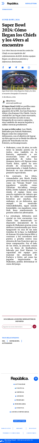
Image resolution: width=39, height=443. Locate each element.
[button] (3, 67)
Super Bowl (14, 341)
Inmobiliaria (20, 404)
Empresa (20, 392)
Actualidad (7, 343)
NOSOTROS (32, 428)
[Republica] (13, 3)
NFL (3, 341)
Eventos (20, 408)
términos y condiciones (11, 433)
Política (20, 388)
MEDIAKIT (19, 428)
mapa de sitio (6, 428)
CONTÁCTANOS (31, 433)
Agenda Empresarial (20, 412)
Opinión (20, 396)
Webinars (20, 400)
